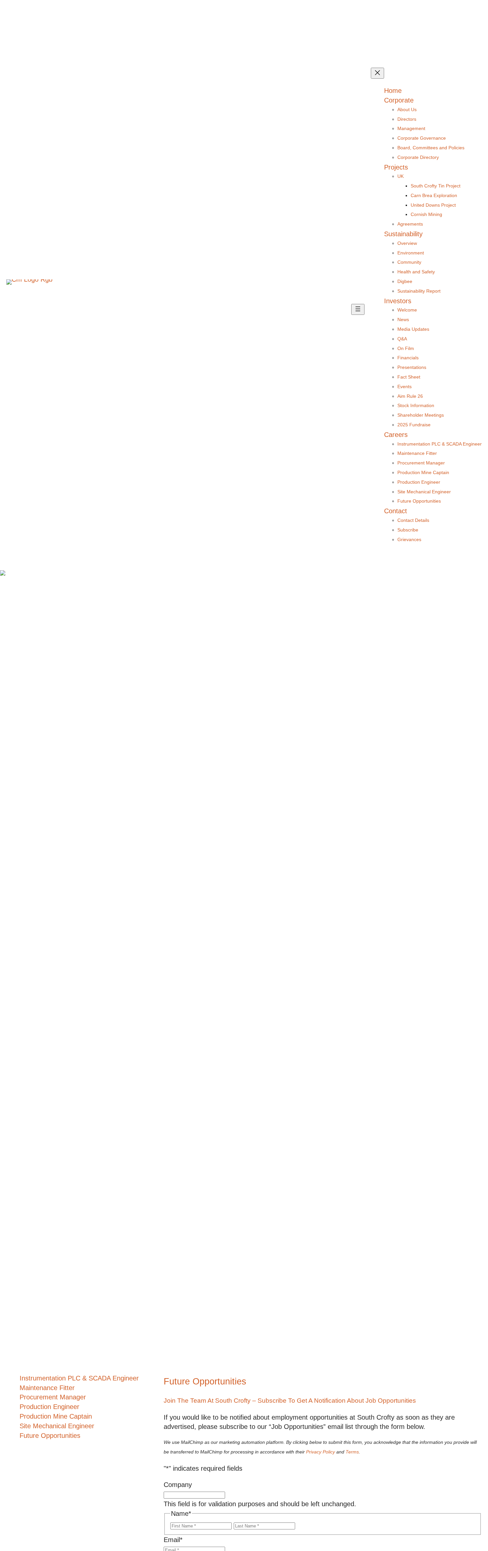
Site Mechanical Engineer (57, 1426)
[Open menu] (358, 309)
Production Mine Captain (56, 1416)
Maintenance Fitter (47, 1387)
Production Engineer (49, 1406)
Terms (352, 1451)
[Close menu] (377, 73)
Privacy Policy (320, 1451)
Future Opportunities (50, 1435)
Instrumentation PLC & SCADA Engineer (79, 1378)
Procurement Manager (53, 1397)
